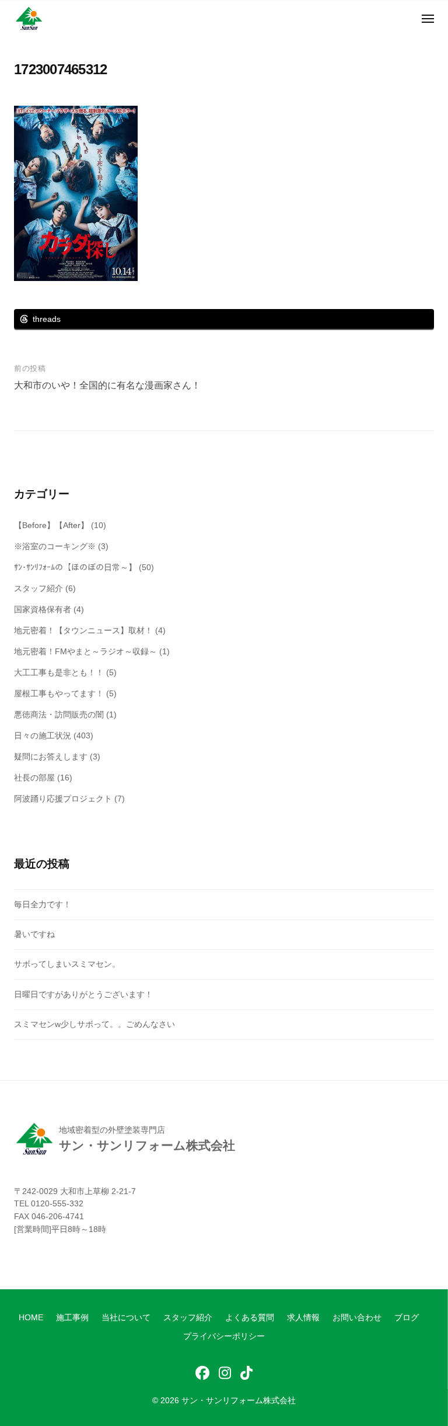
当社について (126, 1317)
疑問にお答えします (51, 756)
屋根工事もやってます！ (59, 693)
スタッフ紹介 (38, 588)
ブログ (406, 1317)
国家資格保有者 (42, 609)
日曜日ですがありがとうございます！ (83, 994)
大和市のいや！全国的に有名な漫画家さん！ (107, 385)
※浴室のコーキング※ (55, 546)
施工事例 (72, 1317)
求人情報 (303, 1317)
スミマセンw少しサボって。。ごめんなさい (94, 1024)
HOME (31, 1317)
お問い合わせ (357, 1317)
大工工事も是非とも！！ (59, 672)
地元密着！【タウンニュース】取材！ (83, 630)
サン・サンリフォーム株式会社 (238, 1400)
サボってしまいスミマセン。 (67, 964)
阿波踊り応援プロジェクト (63, 798)
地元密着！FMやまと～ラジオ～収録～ (85, 651)
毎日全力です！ (42, 904)
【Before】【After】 (51, 525)
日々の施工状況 (42, 735)
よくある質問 (249, 1317)
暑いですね (34, 934)
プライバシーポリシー (224, 1336)
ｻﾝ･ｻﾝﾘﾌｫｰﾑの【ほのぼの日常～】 (75, 567)
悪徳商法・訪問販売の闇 (59, 714)
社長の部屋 (34, 777)
